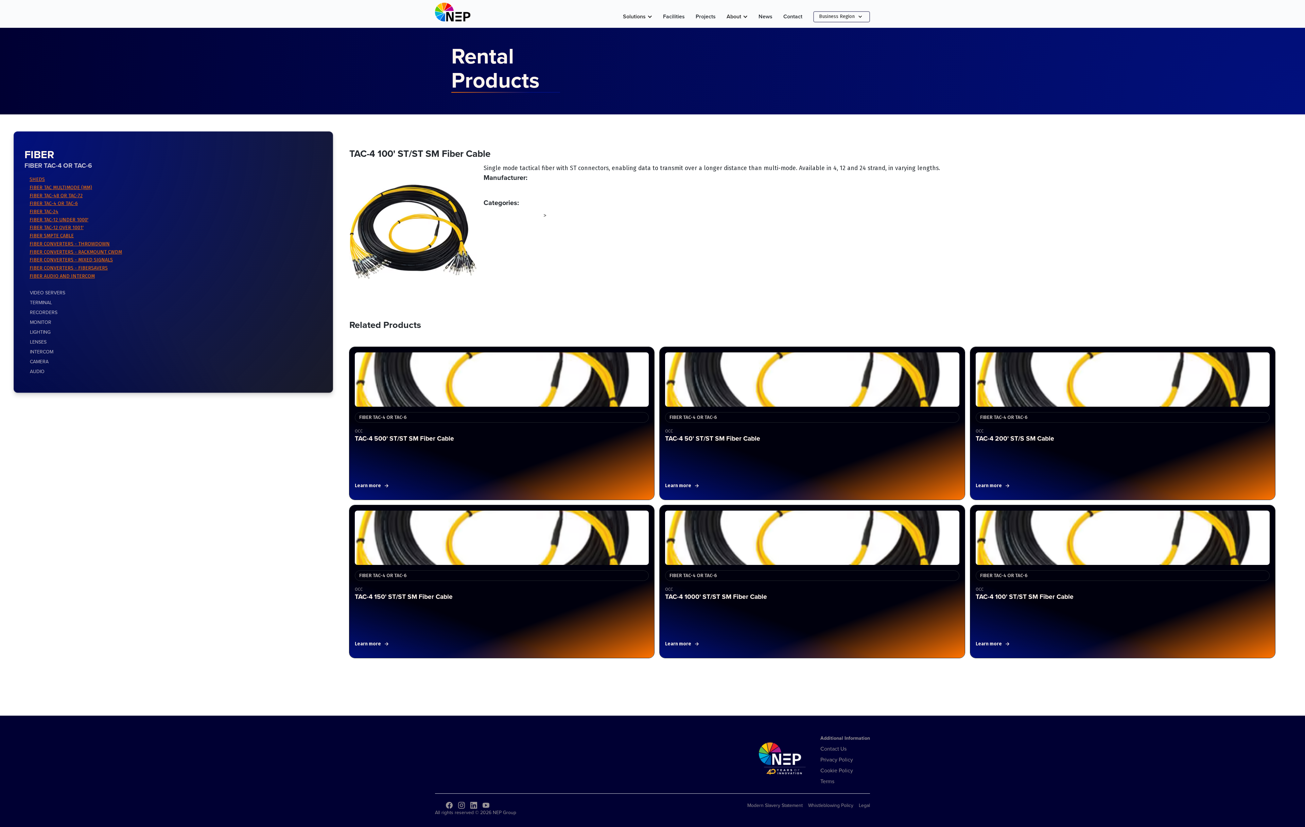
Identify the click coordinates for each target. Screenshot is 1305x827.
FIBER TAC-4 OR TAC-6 (54, 203)
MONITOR (40, 322)
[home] (452, 14)
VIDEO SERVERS (47, 292)
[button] (637, 16)
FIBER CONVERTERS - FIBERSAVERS (69, 268)
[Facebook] (449, 805)
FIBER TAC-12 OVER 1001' (57, 228)
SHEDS (37, 179)
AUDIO (37, 371)
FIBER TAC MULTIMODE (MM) (61, 187)
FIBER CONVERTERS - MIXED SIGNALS (71, 260)
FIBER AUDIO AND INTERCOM (62, 276)
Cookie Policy (836, 770)
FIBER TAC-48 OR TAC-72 (56, 196)
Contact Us (833, 748)
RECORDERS (43, 312)
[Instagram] (461, 805)
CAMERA (39, 361)
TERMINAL (41, 302)
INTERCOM (41, 351)
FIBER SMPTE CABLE (52, 236)
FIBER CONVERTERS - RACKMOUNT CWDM (76, 252)
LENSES (38, 341)
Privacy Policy (836, 759)
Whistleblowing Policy (830, 805)
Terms (827, 781)
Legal (864, 805)
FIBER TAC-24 (44, 212)
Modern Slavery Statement (775, 805)
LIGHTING (40, 332)
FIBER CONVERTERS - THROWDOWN (70, 244)
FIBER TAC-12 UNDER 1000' (59, 220)
